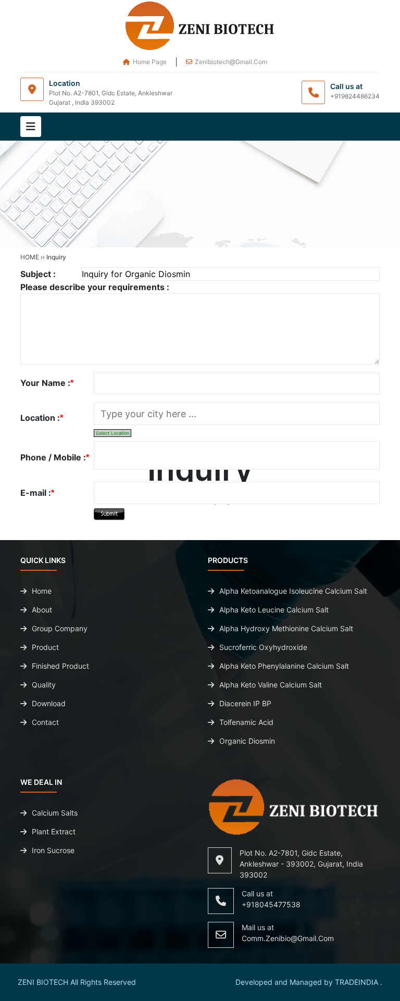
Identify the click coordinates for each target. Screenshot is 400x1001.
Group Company (60, 628)
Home (29, 257)
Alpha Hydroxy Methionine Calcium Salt (286, 628)
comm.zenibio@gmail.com (288, 938)
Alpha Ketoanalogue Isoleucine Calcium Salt (293, 590)
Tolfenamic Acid (246, 722)
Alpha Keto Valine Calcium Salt (270, 684)
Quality (44, 684)
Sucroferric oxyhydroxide (263, 647)
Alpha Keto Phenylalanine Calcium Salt (284, 665)
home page (150, 62)
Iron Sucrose (53, 850)
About (42, 609)
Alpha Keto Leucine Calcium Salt (274, 609)
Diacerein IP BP (245, 703)
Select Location (112, 433)
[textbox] (237, 414)
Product (45, 647)
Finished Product (60, 665)
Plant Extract (54, 831)
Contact (45, 722)
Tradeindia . (358, 982)
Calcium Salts (55, 812)
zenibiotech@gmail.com (231, 62)
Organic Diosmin (247, 740)
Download (49, 703)
